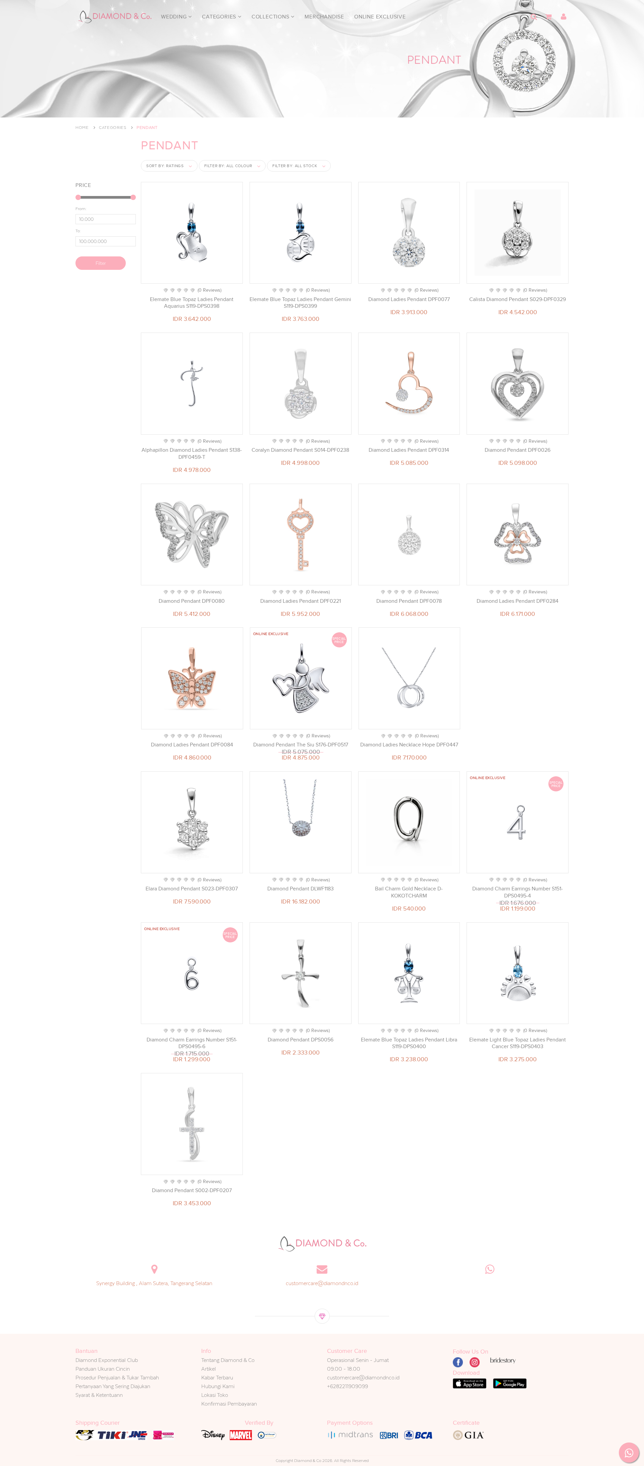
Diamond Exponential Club (106, 1360)
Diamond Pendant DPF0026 (517, 450)
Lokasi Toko (214, 1395)
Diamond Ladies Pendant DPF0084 (192, 745)
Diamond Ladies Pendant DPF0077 (409, 299)
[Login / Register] (563, 17)
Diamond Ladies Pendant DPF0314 (409, 450)
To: (78, 231)
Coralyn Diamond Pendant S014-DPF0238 (300, 450)
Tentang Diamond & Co (228, 1360)
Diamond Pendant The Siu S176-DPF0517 (300, 745)
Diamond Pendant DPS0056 (300, 1040)
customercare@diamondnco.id (322, 1283)
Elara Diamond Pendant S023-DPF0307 (192, 889)
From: (81, 208)
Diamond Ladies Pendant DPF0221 (300, 601)
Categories (220, 17)
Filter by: (228, 165)
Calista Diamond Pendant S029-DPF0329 (517, 299)
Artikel (208, 1369)
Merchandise (324, 17)
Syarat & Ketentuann (99, 1395)
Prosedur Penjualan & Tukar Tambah (117, 1377)
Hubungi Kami (217, 1386)
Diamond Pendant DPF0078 (409, 601)
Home (82, 127)
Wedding (174, 17)
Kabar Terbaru (217, 1377)
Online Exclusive (380, 17)
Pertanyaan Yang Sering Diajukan (112, 1386)
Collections (271, 17)
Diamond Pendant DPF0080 (192, 601)
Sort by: (165, 165)
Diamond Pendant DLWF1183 (300, 889)
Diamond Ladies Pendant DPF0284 (517, 601)
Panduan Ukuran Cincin (102, 1369)
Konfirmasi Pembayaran (229, 1404)
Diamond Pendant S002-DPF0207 (192, 1190)
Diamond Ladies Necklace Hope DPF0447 (409, 745)
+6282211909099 (347, 1386)
